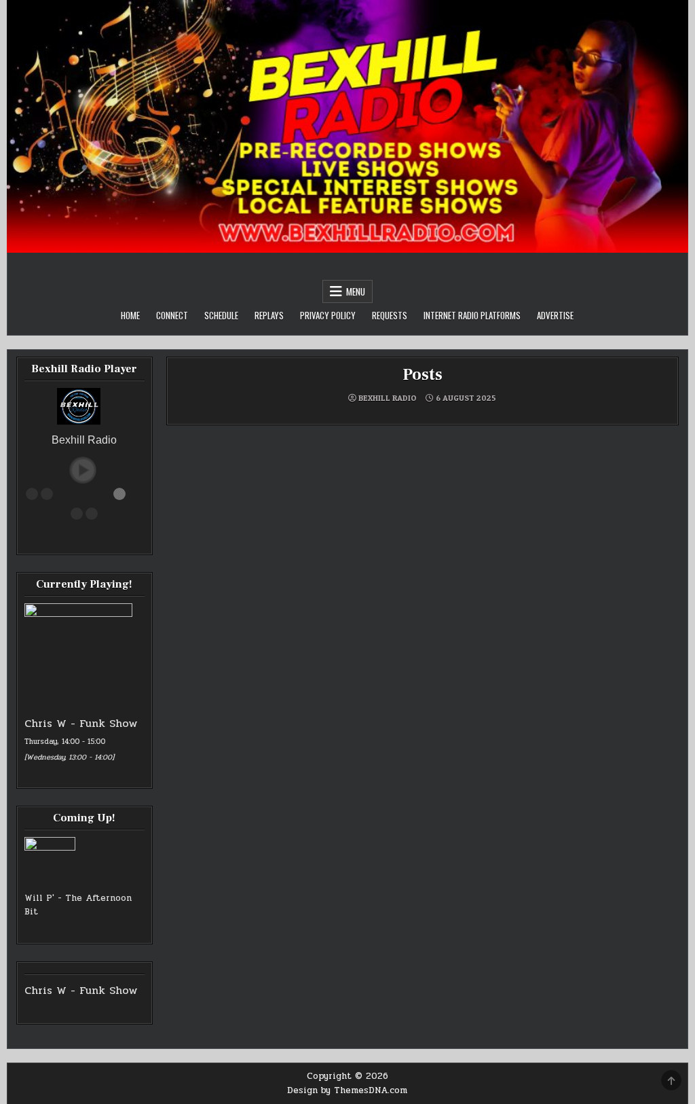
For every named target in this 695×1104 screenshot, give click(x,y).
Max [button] (92, 514)
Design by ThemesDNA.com (347, 1090)
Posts (422, 374)
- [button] (47, 494)
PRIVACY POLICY (328, 315)
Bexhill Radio (387, 398)
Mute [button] (32, 494)
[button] (82, 470)
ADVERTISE (555, 315)
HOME (130, 315)
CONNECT (172, 315)
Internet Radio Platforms (472, 315)
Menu (355, 291)
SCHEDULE (221, 315)
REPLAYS (269, 315)
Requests (389, 315)
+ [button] (77, 514)
